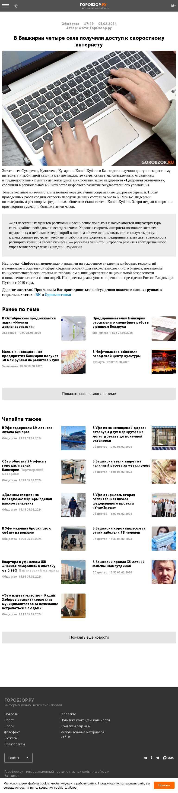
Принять (164, 785)
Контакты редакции (76, 726)
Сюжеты (10, 738)
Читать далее (44, 328)
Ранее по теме (20, 309)
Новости (11, 714)
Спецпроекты (14, 744)
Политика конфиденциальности (85, 720)
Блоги (9, 726)
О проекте (68, 714)
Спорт (9, 720)
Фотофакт (12, 732)
